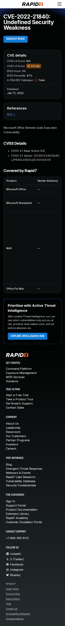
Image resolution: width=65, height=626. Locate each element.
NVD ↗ (11, 114)
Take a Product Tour (19, 399)
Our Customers (16, 436)
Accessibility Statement (18, 613)
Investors (12, 444)
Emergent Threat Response (24, 468)
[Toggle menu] (59, 4)
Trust (8, 603)
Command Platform (19, 368)
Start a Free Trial (17, 395)
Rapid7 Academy (17, 518)
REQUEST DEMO (15, 39)
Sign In (10, 501)
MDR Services (15, 377)
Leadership (13, 427)
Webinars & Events (18, 473)
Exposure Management (21, 373)
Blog (9, 464)
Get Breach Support (19, 403)
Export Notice (13, 599)
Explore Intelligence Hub (27, 336)
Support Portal (16, 505)
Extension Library (17, 513)
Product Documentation (21, 509)
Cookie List (12, 608)
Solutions (12, 381)
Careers (11, 448)
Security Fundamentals (21, 485)
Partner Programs (18, 440)
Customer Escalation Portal (24, 522)
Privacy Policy (13, 594)
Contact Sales (15, 407)
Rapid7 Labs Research (20, 477)
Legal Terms (12, 588)
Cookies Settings (15, 618)
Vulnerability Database (20, 481)
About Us (12, 423)
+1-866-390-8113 (17, 538)
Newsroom (13, 432)
